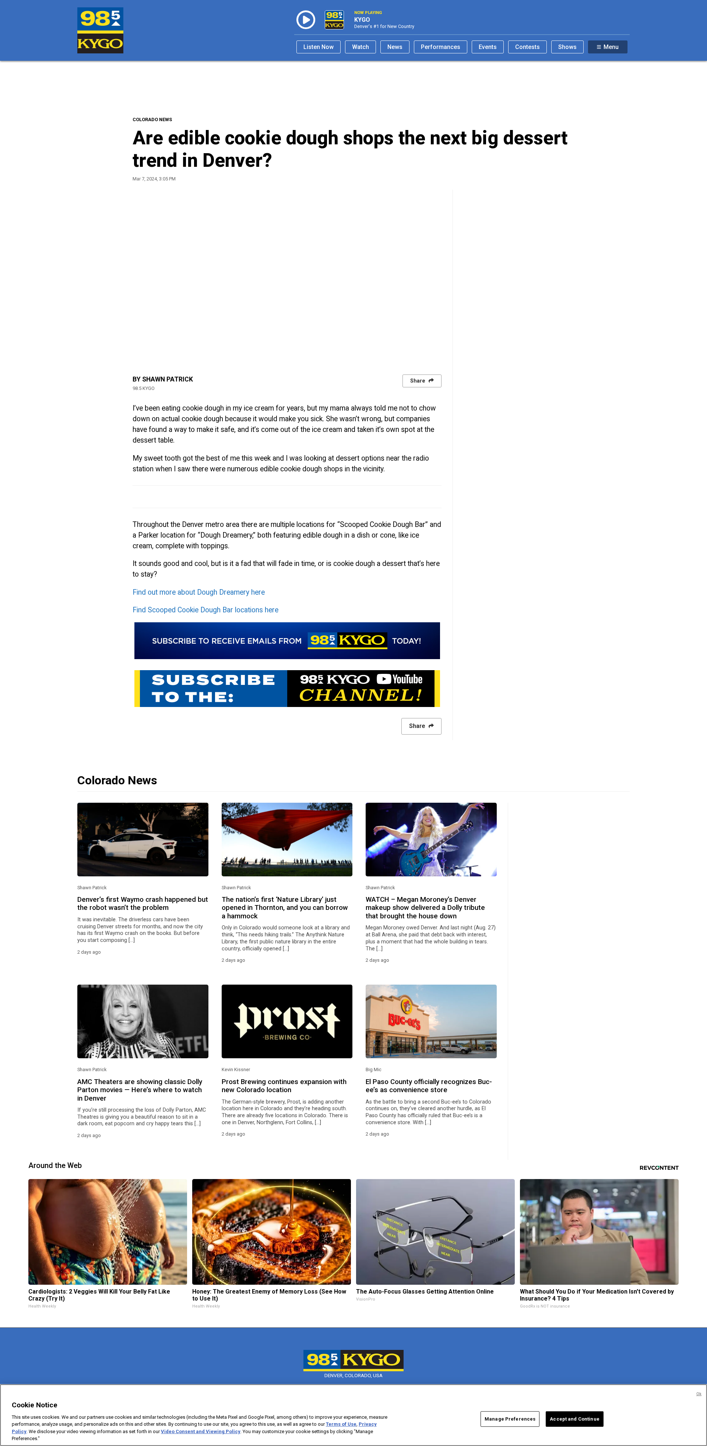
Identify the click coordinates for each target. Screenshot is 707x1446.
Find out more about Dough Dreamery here (199, 592)
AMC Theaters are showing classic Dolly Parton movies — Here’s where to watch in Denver (139, 1090)
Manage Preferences (510, 1419)
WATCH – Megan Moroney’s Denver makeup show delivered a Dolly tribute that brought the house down (425, 908)
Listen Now (318, 46)
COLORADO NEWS (152, 119)
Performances (440, 46)
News (394, 46)
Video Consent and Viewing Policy (200, 1431)
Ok (698, 1394)
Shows (567, 46)
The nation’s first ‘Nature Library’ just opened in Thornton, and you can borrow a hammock (285, 908)
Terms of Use (341, 1424)
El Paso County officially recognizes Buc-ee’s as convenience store (429, 1086)
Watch (360, 46)
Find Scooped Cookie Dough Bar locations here (205, 610)
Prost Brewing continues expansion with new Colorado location (284, 1086)
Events (488, 46)
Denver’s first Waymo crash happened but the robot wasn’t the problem (142, 904)
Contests (527, 46)
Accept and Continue (574, 1419)
